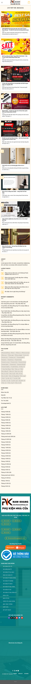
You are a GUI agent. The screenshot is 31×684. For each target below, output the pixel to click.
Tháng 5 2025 (4, 453)
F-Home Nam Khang (6, 369)
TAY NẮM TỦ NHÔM (8, 581)
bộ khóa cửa (22, 366)
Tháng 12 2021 (5, 472)
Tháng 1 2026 (4, 431)
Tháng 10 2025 (5, 439)
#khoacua (18, 352)
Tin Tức (3, 400)
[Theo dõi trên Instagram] (14, 670)
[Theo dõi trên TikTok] (11, 618)
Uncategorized (5, 403)
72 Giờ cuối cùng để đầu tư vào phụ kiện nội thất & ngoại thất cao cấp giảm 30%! (15, 84)
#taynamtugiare (5, 364)
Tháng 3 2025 (4, 458)
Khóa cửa (12, 371)
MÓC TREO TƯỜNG (7, 604)
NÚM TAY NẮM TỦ (7, 575)
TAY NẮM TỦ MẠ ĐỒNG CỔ (9, 592)
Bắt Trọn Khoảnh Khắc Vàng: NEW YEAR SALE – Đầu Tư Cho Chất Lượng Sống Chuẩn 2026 (14, 56)
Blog (15, 681)
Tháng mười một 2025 (7, 436)
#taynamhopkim (20, 357)
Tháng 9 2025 (4, 442)
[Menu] (2, 2)
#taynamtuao (11, 359)
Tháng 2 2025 (4, 461)
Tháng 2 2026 (5, 428)
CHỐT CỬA (5, 607)
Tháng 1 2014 (4, 480)
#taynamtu (4, 359)
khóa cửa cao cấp (18, 371)
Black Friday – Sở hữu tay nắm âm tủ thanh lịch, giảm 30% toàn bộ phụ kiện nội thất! (14, 111)
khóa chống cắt (5, 371)
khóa (22, 369)
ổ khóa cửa (4, 382)
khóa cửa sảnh (5, 375)
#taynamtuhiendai (21, 364)
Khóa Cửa (3, 392)
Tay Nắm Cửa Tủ (5, 397)
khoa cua (17, 369)
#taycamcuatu (5, 357)
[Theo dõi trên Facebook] (9, 618)
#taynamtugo (13, 364)
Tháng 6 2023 (5, 469)
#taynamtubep (18, 359)
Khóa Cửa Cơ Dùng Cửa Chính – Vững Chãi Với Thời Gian (14, 192)
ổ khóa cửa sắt (18, 382)
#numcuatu (26, 355)
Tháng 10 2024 (5, 464)
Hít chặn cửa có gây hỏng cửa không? (15, 291)
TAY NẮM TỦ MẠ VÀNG (9, 586)
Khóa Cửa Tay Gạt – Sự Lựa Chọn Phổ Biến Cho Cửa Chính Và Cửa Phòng (14, 247)
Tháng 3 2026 (5, 425)
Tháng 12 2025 (5, 433)
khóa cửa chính (5, 373)
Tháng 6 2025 (4, 450)
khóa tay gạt (22, 375)
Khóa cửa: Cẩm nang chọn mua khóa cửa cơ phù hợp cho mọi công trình (17, 287)
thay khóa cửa (22, 380)
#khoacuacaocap (25, 352)
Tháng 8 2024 (5, 467)
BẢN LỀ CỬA (6, 598)
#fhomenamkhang (6, 352)
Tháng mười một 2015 (7, 475)
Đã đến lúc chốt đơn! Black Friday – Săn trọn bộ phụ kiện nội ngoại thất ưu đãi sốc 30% (15, 138)
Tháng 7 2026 (5, 414)
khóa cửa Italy (19, 373)
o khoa (3, 378)
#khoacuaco (4, 355)
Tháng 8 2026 (5, 411)
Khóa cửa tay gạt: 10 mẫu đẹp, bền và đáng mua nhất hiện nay (16, 278)
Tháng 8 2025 (4, 444)
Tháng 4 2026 (5, 422)
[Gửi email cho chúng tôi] (14, 618)
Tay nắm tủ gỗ (14, 380)
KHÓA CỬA (6, 595)
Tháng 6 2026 (5, 417)
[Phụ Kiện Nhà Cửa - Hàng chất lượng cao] (15, 2)
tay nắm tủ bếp (17, 378)
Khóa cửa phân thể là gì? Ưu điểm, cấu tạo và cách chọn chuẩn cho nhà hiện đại (17, 283)
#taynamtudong (22, 362)
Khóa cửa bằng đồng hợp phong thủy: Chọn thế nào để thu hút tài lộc (15, 316)
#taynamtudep (14, 362)
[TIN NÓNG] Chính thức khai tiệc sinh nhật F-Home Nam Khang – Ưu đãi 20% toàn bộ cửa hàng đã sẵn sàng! (15, 29)
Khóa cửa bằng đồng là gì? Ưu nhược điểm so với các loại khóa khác (15, 306)
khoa (13, 369)
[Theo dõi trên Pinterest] (17, 618)
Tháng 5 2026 (4, 420)
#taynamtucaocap (5, 362)
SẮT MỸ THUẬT (7, 610)
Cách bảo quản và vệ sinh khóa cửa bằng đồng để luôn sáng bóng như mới (15, 343)
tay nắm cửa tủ (9, 378)
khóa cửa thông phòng (14, 375)
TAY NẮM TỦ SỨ (7, 589)
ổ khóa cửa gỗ (10, 382)
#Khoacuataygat (18, 355)
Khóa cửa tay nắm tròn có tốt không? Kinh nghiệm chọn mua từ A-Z (16, 273)
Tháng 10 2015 (5, 478)
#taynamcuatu (12, 357)
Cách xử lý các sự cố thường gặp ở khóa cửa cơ (13, 165)
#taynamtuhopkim (6, 366)
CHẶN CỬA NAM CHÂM (9, 601)
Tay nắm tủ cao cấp (6, 380)
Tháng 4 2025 (4, 456)
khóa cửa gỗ (12, 373)
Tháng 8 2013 (4, 486)
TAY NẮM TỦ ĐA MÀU (8, 572)
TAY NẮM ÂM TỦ (7, 569)
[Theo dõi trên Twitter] (16, 670)
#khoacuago (11, 355)
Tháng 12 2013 (5, 483)
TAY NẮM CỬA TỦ (7, 566)
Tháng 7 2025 (4, 447)
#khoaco (13, 352)
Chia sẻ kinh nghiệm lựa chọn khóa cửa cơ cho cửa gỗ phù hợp (14, 219)
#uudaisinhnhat (14, 366)
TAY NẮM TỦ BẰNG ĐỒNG (9, 578)
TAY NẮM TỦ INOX (7, 583)
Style (2, 395)
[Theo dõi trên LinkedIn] (19, 618)
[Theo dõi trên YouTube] (22, 618)
